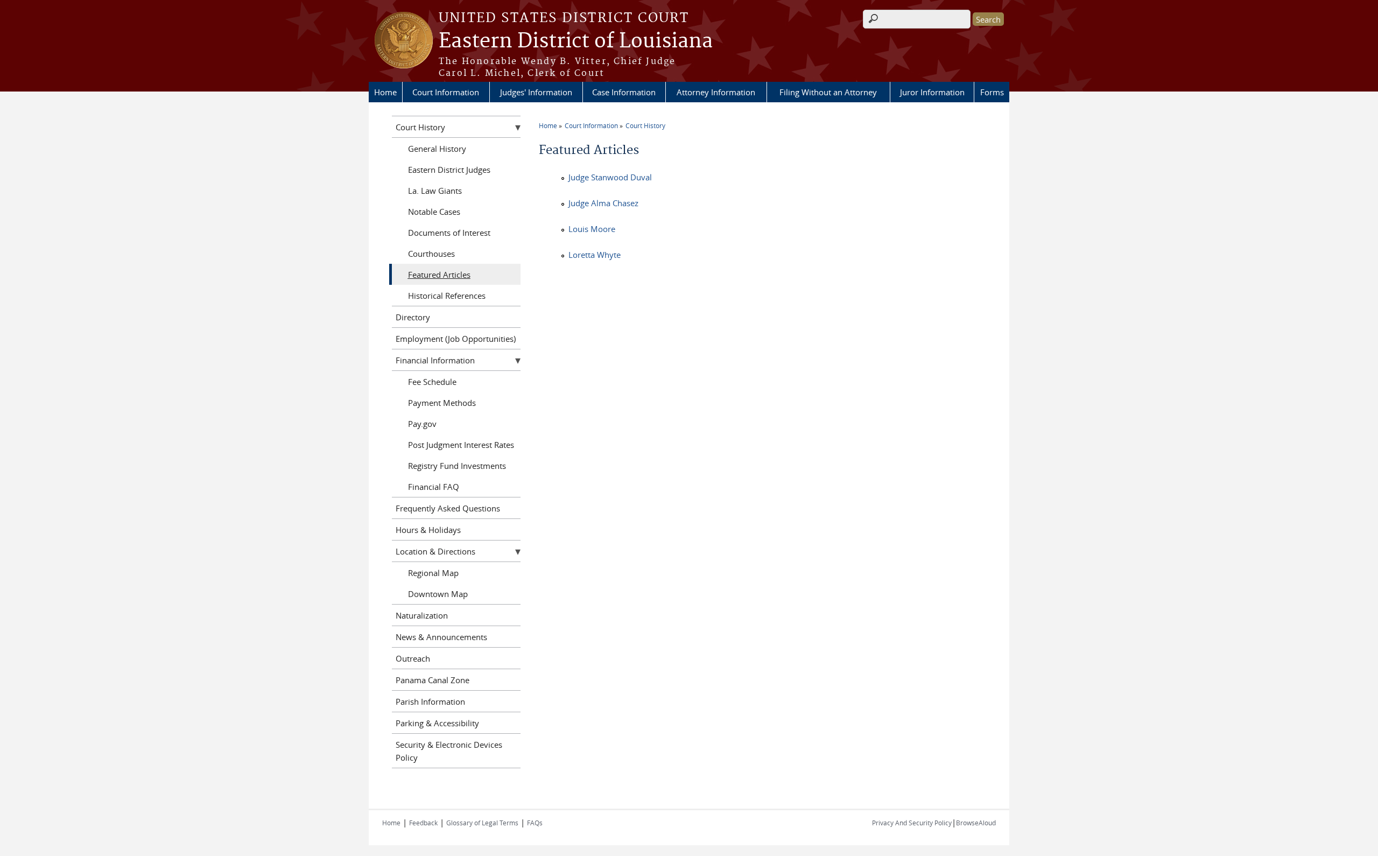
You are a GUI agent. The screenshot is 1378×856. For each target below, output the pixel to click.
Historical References (447, 295)
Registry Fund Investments (457, 465)
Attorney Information (716, 92)
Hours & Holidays (428, 529)
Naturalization (422, 615)
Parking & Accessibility (437, 723)
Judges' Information (536, 92)
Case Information (624, 92)
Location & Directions (435, 551)
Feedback (423, 822)
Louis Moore (591, 228)
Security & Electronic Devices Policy (449, 751)
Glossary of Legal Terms (482, 822)
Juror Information (932, 92)
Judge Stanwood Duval (610, 177)
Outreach (413, 658)
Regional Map (433, 572)
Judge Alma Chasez (603, 203)
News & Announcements (441, 637)
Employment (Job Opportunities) (456, 338)
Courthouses (431, 253)
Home (385, 92)
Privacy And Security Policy (912, 822)
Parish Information (430, 701)
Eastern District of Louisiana (576, 41)
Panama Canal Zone (432, 680)
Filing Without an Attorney (828, 92)
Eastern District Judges (449, 169)
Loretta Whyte (594, 254)
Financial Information (435, 360)
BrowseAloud (976, 822)
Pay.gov (422, 423)
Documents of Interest (449, 232)
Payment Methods (442, 402)
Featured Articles (439, 274)
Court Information (445, 92)
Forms (992, 92)
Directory (413, 317)
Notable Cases (434, 211)
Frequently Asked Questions (448, 508)
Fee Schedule (432, 381)
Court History (645, 125)
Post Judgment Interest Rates (461, 444)
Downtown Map (438, 593)
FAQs (535, 822)
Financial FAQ (433, 486)
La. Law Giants (435, 190)
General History (437, 148)
